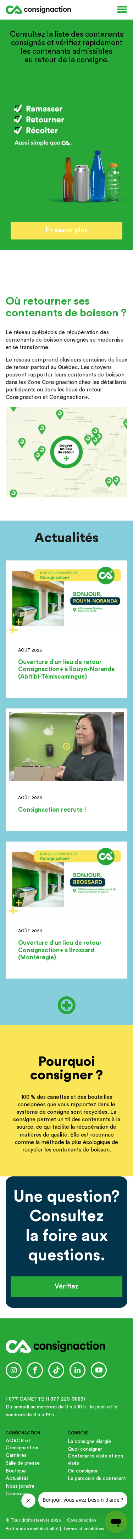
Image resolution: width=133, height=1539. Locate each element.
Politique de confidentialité (32, 1529)
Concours (17, 1493)
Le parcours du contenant (97, 1478)
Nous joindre (20, 1486)
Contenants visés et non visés (95, 1460)
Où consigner (83, 1471)
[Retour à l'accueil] (38, 10)
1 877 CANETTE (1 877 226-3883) (45, 1399)
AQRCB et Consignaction (22, 1444)
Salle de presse (23, 1463)
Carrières (16, 1455)
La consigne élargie (89, 1441)
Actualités (17, 1478)
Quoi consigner (85, 1449)
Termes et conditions (83, 1529)
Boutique (16, 1471)
